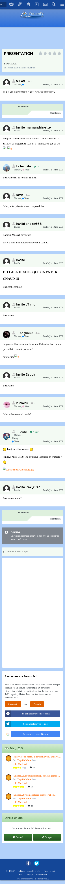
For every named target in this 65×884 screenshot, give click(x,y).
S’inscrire (37, 704)
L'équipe (29, 874)
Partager (48, 837)
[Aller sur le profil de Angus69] (6, 334)
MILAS (12, 63)
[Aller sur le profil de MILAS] (6, 82)
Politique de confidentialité (29, 871)
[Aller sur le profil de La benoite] (6, 168)
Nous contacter (50, 871)
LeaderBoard (41, 874)
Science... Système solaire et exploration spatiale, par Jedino (34, 795)
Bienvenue (29, 67)
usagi (23, 431)
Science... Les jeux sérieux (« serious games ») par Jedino (37, 776)
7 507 (35, 432)
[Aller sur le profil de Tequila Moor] (8, 758)
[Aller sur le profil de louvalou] (6, 404)
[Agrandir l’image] (5, 148)
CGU (20, 874)
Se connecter (13, 704)
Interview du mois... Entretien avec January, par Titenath (36, 757)
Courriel (19, 837)
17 (37, 166)
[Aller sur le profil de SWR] (6, 196)
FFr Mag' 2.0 (20, 764)
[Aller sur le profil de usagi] (6, 436)
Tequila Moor (24, 760)
